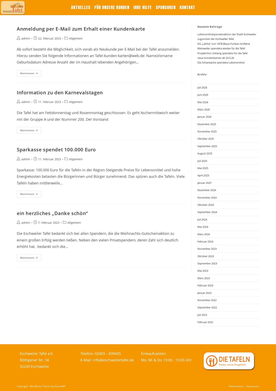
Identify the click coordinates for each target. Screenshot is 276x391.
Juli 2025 (202, 161)
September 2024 (207, 212)
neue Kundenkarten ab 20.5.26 (215, 58)
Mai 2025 (202, 168)
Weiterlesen (30, 74)
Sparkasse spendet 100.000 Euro (56, 149)
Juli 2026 (202, 87)
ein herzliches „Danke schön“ (52, 213)
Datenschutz (236, 386)
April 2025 (203, 175)
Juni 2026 (202, 95)
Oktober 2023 (205, 256)
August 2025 (204, 153)
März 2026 (203, 109)
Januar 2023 (204, 293)
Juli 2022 (202, 315)
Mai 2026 (202, 102)
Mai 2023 (202, 270)
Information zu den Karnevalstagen (60, 92)
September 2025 (207, 146)
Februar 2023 (205, 285)
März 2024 (203, 234)
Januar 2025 (204, 183)
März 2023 (203, 278)
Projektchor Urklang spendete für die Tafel (222, 53)
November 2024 (207, 197)
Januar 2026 (204, 117)
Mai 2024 (202, 227)
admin (25, 38)
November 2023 (207, 249)
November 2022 (207, 300)
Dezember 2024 (206, 190)
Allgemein (76, 38)
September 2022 (207, 307)
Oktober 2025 (205, 138)
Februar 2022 (205, 322)
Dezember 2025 (206, 124)
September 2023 (207, 263)
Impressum (253, 386)
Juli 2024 (202, 219)
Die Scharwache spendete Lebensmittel (220, 62)
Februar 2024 (205, 241)
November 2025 (207, 131)
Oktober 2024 (205, 205)
